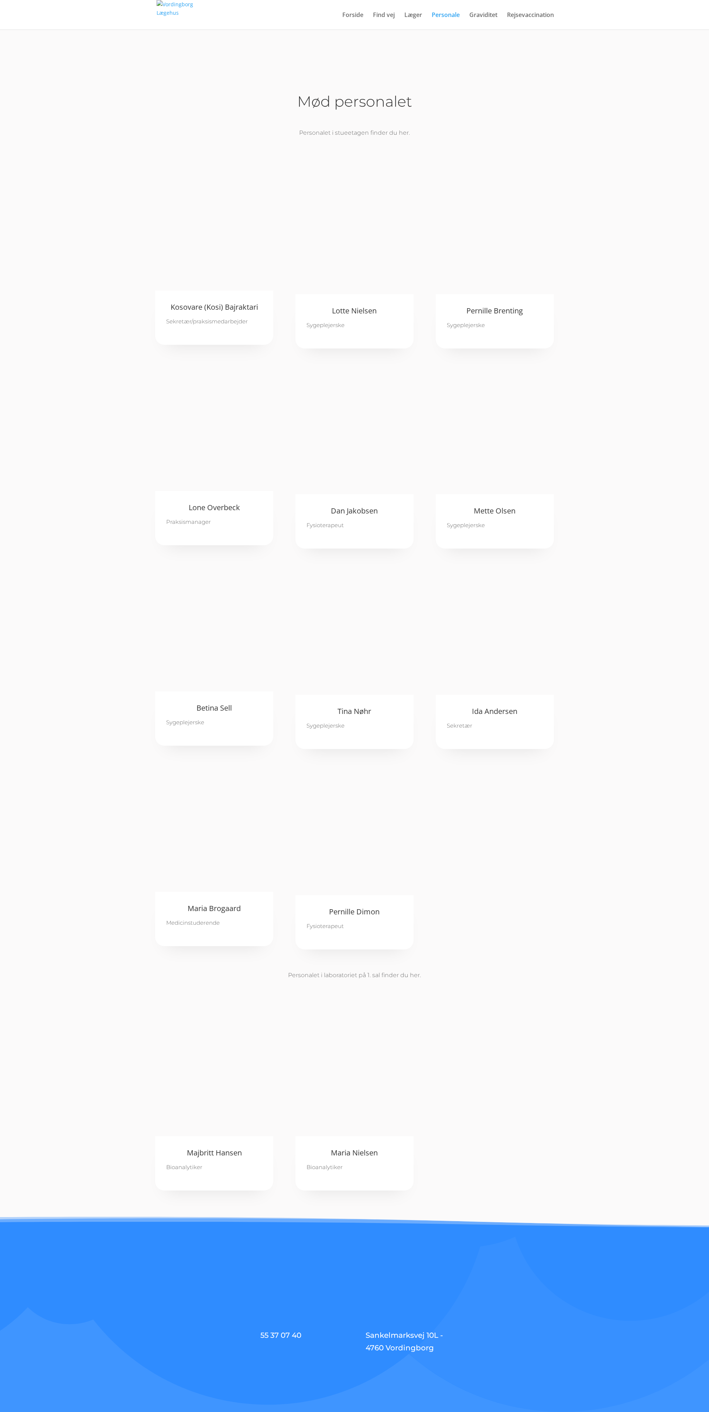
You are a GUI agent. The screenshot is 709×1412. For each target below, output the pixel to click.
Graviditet (483, 15)
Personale (446, 15)
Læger (413, 15)
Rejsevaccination (530, 15)
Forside (352, 15)
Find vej (384, 15)
